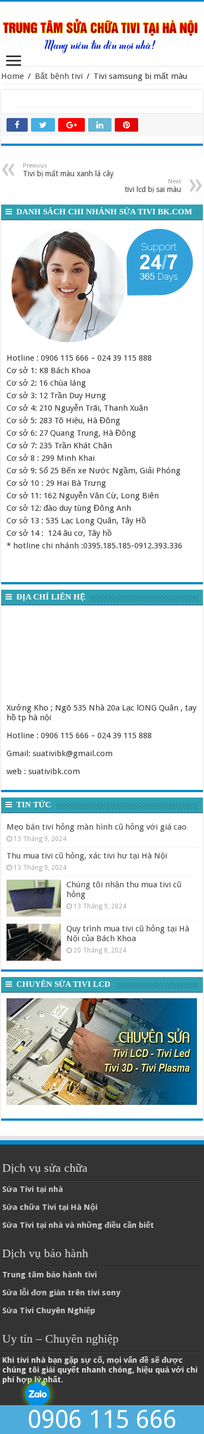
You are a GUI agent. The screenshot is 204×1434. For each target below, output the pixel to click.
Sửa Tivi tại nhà (32, 1189)
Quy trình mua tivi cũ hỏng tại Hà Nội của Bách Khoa (127, 933)
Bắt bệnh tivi (59, 76)
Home (12, 76)
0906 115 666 (102, 1419)
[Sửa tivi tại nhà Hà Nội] (102, 31)
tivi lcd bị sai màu (153, 186)
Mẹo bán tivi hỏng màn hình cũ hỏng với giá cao (97, 827)
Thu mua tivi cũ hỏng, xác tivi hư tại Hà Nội (87, 856)
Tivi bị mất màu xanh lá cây (68, 170)
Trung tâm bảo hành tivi (49, 1275)
